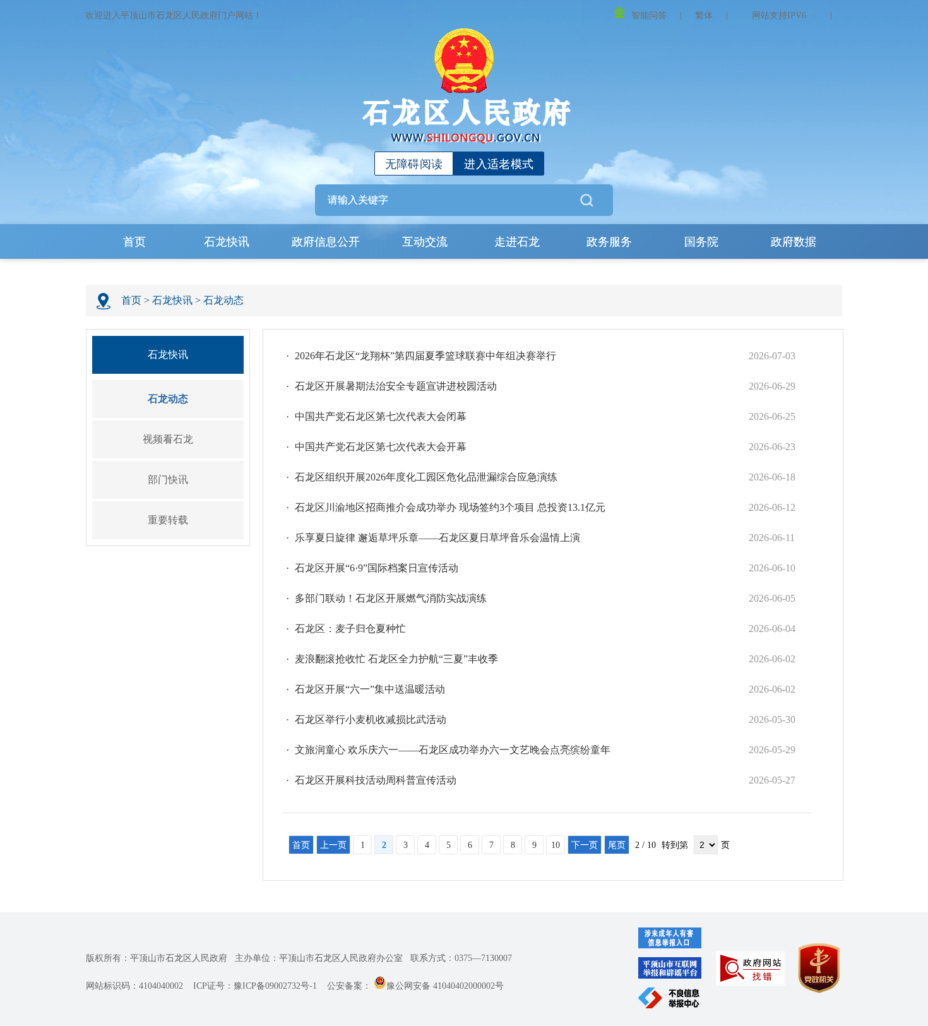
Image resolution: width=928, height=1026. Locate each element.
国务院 (701, 242)
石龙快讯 (226, 242)
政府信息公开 (326, 242)
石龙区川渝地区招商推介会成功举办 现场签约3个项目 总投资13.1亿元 (450, 507)
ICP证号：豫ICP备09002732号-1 (255, 986)
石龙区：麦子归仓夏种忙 (350, 628)
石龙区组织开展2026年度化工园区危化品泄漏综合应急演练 (426, 477)
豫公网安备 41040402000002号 (445, 986)
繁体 (704, 15)
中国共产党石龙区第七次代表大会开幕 (381, 446)
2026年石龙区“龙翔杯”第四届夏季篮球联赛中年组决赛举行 (425, 355)
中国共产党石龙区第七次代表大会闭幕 (381, 416)
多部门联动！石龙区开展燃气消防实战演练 (391, 598)
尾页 (617, 845)
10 (555, 845)
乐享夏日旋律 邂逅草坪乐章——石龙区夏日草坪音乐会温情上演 (437, 537)
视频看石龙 (168, 439)
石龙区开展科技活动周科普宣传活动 (375, 780)
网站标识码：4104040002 (134, 986)
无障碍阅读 (414, 164)
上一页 (333, 845)
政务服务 (609, 242)
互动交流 (425, 242)
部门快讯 (168, 479)
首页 (134, 242)
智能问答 (649, 15)
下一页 (584, 845)
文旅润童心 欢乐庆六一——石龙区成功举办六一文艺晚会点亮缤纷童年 (452, 749)
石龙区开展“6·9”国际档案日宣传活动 (376, 568)
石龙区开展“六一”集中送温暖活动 (370, 689)
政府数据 (793, 242)
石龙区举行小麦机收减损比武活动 (370, 719)
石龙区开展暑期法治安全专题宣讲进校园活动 (396, 386)
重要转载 (168, 520)
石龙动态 (223, 300)
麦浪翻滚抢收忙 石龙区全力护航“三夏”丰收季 (396, 658)
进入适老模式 (498, 164)
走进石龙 (517, 242)
